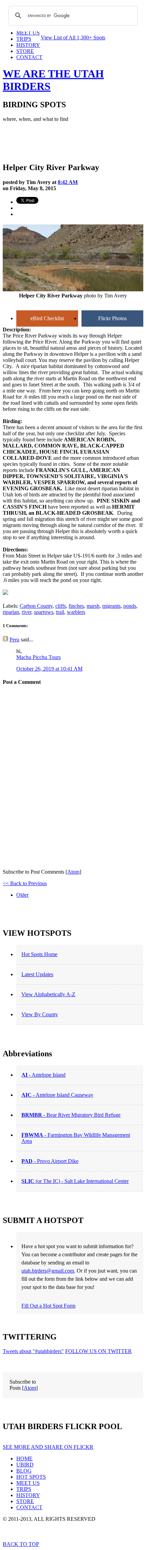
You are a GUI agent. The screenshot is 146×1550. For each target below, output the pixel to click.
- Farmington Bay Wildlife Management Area (75, 1138)
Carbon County (36, 606)
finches (76, 606)
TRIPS (23, 1489)
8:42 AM (68, 182)
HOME (24, 1458)
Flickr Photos (112, 318)
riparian (11, 612)
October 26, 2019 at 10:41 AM (49, 669)
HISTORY (28, 1495)
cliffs (60, 606)
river (26, 612)
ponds (129, 606)
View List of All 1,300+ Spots (73, 37)
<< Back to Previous (25, 883)
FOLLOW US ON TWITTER (98, 1351)
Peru (14, 639)
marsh (93, 606)
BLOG (24, 1471)
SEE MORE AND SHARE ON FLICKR (48, 1447)
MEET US (28, 1483)
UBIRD (25, 1464)
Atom (73, 872)
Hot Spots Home (39, 954)
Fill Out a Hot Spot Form (48, 1306)
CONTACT (29, 57)
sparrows (43, 612)
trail (60, 612)
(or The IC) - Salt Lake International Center (75, 1181)
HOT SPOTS (31, 1477)
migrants (111, 606)
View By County (39, 1014)
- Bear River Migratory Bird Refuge (71, 1115)
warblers (76, 612)
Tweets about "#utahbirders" (33, 1351)
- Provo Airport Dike (49, 1161)
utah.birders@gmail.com (47, 1271)
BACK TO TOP (21, 1544)
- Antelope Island (43, 1075)
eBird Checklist (47, 318)
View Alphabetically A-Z (48, 994)
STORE (25, 1501)
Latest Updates (37, 974)
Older (22, 895)
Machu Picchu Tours (38, 657)
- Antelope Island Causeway (57, 1095)
